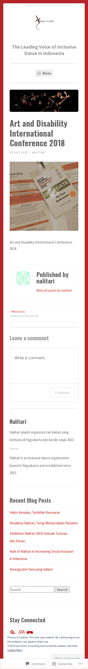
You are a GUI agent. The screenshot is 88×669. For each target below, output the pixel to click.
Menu (46, 73)
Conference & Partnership (24, 314)
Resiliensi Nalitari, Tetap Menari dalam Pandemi (44, 523)
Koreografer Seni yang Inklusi (31, 569)
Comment (62, 393)
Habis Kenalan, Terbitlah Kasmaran (35, 512)
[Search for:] (32, 589)
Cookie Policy (15, 650)
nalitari (38, 152)
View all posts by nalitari (54, 290)
